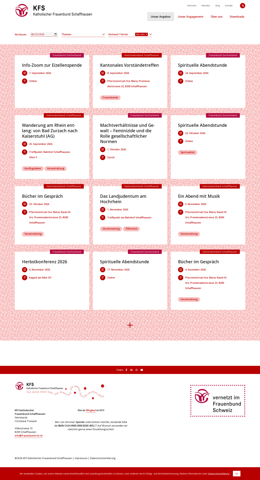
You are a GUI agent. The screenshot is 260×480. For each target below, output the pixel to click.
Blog (217, 5)
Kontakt (229, 5)
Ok (236, 473)
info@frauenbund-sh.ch (29, 435)
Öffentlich (131, 228)
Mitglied (91, 410)
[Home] (54, 4)
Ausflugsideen (33, 168)
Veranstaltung (55, 168)
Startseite (191, 5)
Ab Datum (20, 34)
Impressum (81, 458)
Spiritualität (188, 152)
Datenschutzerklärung (103, 458)
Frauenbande (110, 97)
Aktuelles (205, 5)
